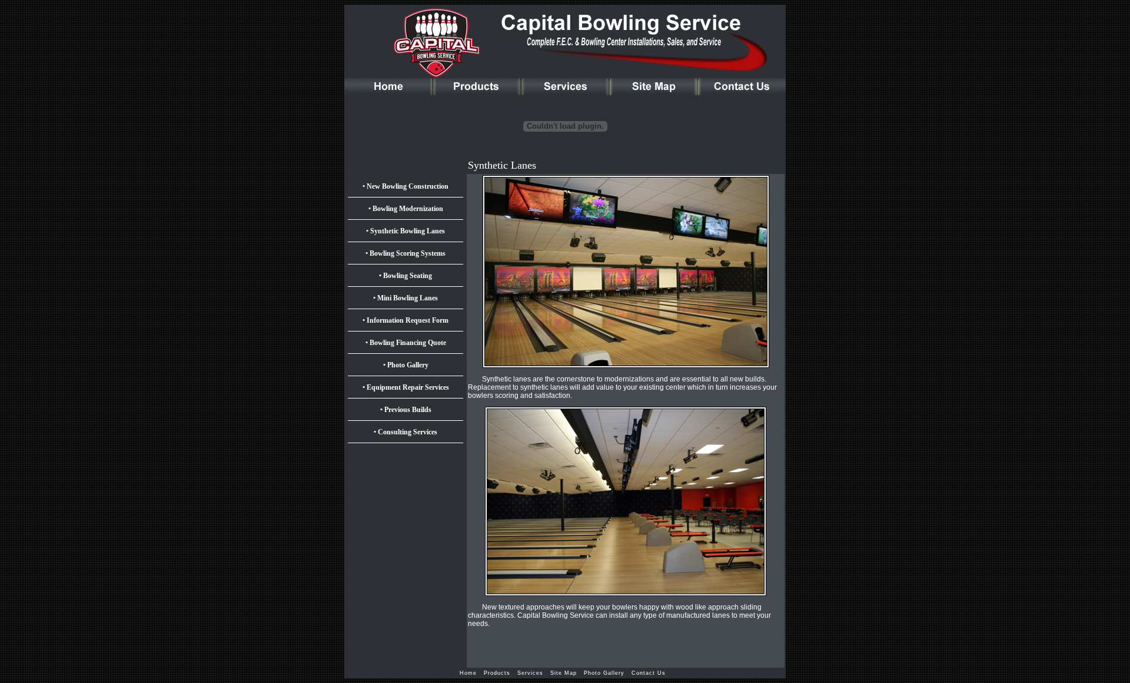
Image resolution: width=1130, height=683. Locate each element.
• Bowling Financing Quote (405, 343)
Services (533, 673)
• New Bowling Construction (405, 186)
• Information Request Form (405, 320)
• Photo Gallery (405, 365)
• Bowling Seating (405, 276)
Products (500, 673)
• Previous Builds (405, 410)
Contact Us (651, 673)
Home (472, 673)
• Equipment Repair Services (406, 387)
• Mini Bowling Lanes (405, 298)
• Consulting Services (405, 432)
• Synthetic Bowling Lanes (405, 231)
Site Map (567, 673)
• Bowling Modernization (405, 209)
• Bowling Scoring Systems (405, 253)
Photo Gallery (608, 673)
